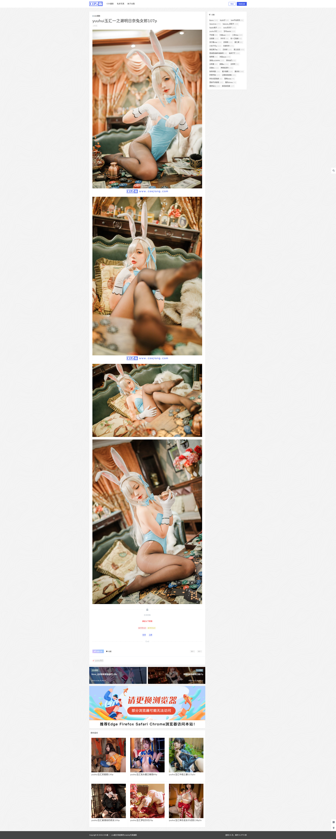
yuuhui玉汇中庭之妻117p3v (182, 774)
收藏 (109, 651)
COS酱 (105, 835)
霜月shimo (230, 82)
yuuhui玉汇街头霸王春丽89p (143, 774)
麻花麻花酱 (228, 86)
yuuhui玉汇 (215, 31)
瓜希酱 (213, 64)
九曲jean (225, 35)
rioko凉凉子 (229, 28)
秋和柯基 (214, 71)
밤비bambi (229, 31)
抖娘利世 (228, 46)
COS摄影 (97, 16)
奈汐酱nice (215, 42)
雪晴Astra (229, 79)
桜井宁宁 (234, 53)
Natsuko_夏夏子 (230, 24)
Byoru (213, 20)
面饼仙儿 (214, 86)
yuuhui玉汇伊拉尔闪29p (141, 820)
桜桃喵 (213, 57)
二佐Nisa (237, 35)
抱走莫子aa (215, 50)
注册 (150, 635)
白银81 (214, 68)
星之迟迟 (239, 50)
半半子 (224, 39)
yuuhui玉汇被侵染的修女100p (105, 820)
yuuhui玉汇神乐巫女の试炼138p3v (185, 820)
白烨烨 (235, 64)
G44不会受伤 (237, 20)
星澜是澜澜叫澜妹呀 (218, 53)
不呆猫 (213, 35)
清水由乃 (231, 60)
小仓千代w (215, 46)
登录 (232, 4)
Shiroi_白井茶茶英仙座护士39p (104, 674)
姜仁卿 (239, 42)
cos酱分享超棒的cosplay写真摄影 (124, 835)
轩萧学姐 (214, 75)
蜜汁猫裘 (227, 71)
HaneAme (215, 24)
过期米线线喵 (229, 75)
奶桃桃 (228, 42)
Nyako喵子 (215, 28)
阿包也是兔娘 (215, 79)
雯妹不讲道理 (216, 82)
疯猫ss (224, 64)
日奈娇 (227, 50)
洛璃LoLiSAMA (216, 60)
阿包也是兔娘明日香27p (193, 674)
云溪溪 (213, 39)
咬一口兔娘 (236, 39)
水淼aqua (225, 57)
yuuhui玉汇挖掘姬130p (102, 774)
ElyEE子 (224, 20)
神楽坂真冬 (227, 68)
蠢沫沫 (239, 71)
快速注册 (242, 4)
